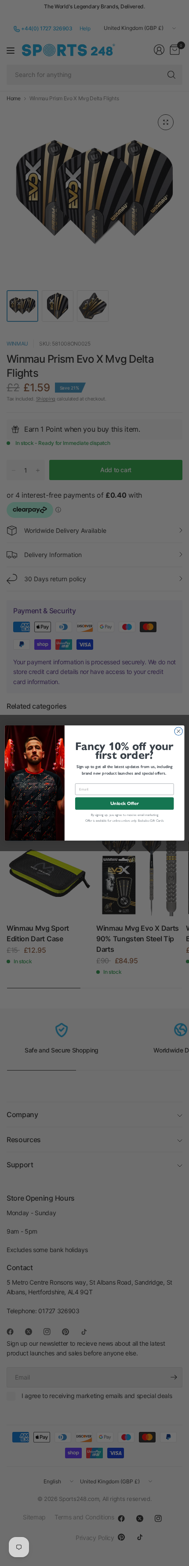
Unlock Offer (124, 803)
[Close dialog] (178, 731)
